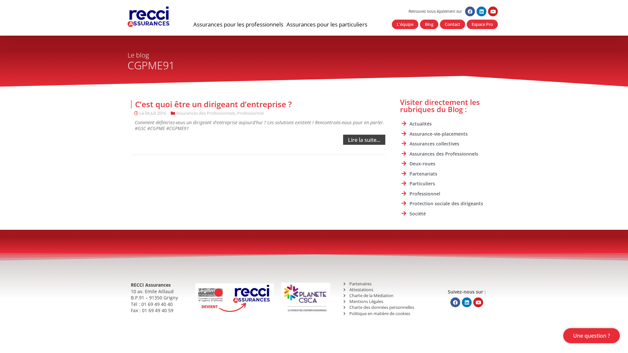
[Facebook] (470, 11)
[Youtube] (493, 11)
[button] (238, 24)
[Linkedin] (481, 11)
